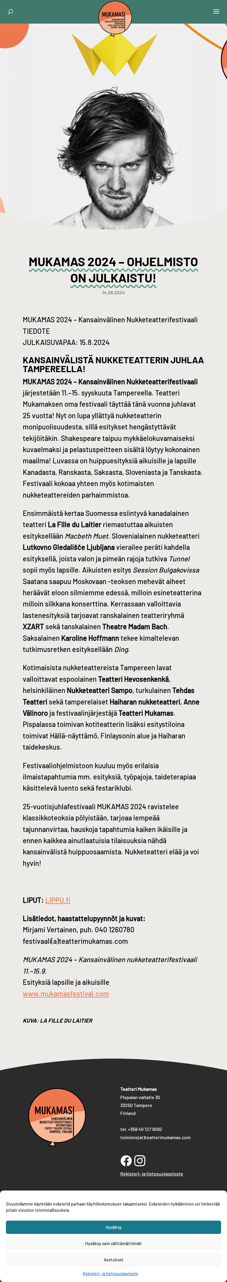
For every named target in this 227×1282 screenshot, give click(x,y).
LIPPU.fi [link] (57, 900)
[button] (216, 15)
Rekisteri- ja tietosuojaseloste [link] (110, 1273)
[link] (115, 30)
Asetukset (114, 1259)
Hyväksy (113, 1227)
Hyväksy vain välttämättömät (113, 1243)
